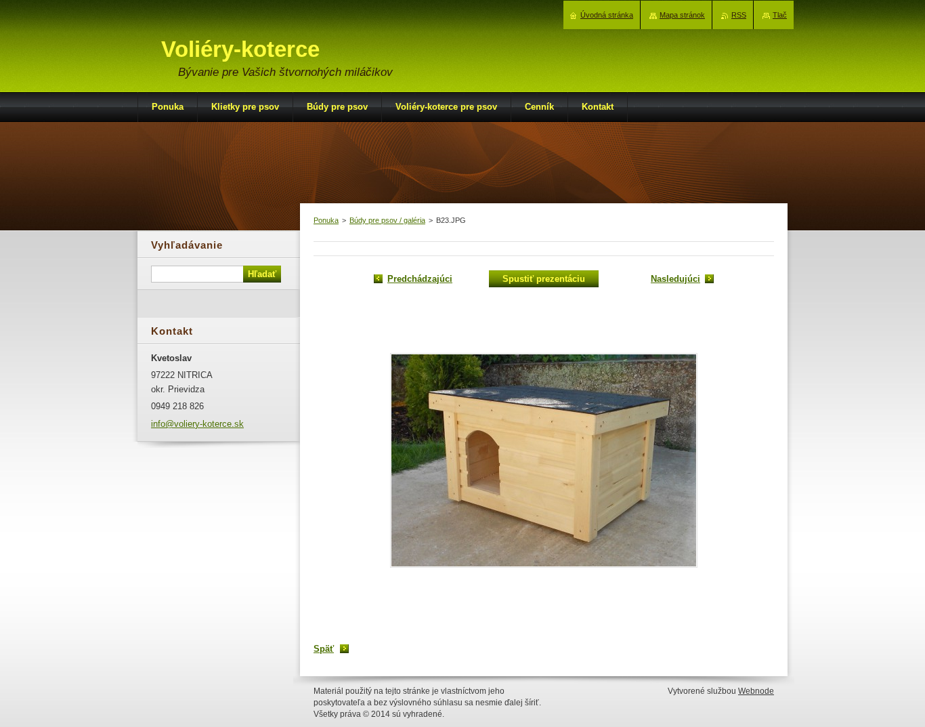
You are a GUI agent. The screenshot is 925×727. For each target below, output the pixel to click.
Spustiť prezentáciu (543, 279)
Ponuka (326, 220)
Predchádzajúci (419, 279)
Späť (324, 649)
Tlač (780, 15)
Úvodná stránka (606, 15)
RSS (738, 15)
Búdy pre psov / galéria (387, 220)
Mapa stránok (682, 15)
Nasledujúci (675, 279)
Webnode (756, 691)
